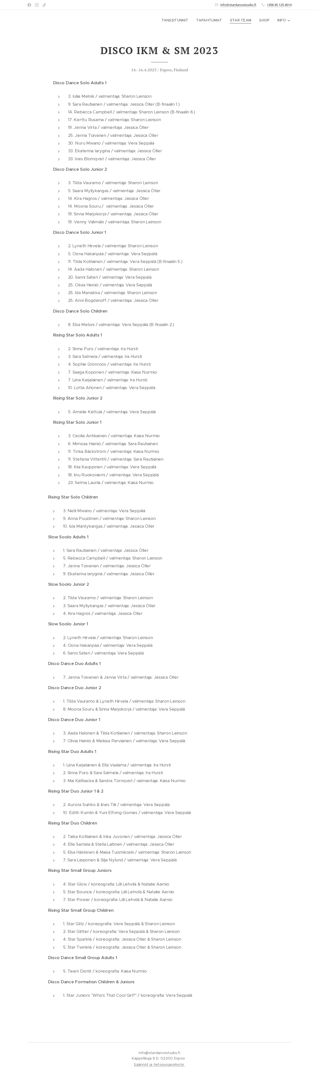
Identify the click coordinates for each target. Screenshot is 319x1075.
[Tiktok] (44, 5)
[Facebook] (29, 5)
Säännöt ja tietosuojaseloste (159, 1064)
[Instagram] (37, 5)
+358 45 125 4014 (279, 4)
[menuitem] (176, 20)
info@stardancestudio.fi (238, 4)
